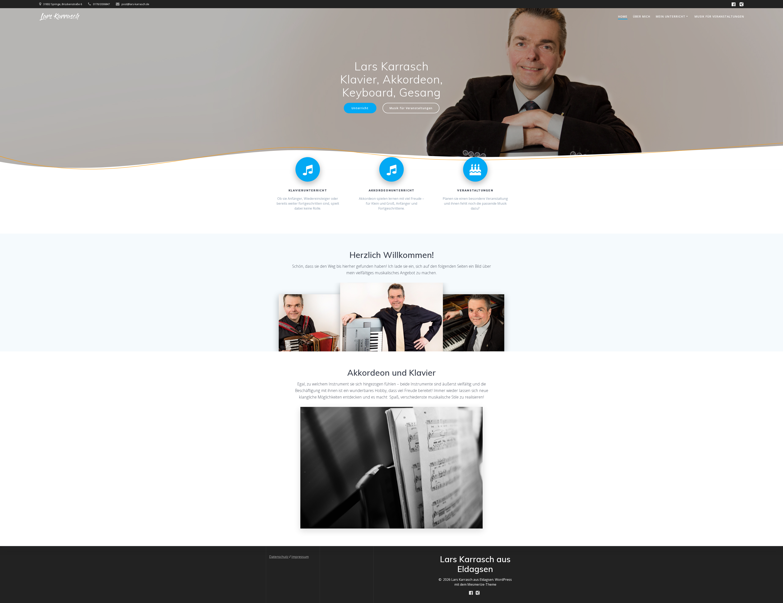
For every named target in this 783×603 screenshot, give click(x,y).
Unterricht (360, 108)
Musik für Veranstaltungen (719, 16)
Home (622, 16)
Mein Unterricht (670, 16)
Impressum (300, 556)
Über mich (641, 16)
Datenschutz (279, 556)
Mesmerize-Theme (481, 584)
